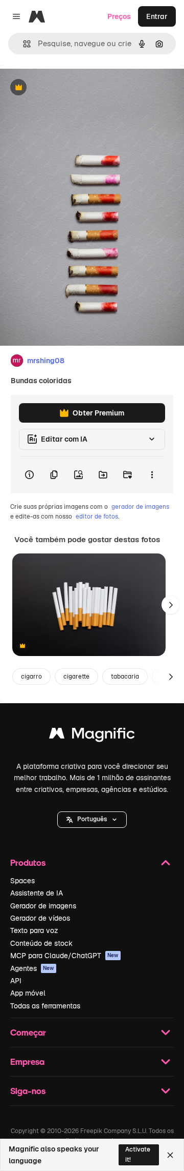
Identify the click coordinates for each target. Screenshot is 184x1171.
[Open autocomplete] (23, 44)
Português (92, 819)
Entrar (157, 16)
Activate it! (137, 1154)
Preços (119, 16)
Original (65, 88)
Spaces (22, 880)
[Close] (170, 1155)
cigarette (76, 676)
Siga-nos (27, 1090)
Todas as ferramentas (45, 1005)
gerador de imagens (140, 507)
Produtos (27, 862)
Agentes (32, 968)
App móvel (27, 993)
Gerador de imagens (43, 905)
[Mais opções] (152, 475)
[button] (92, 819)
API (15, 980)
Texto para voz (34, 930)
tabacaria (125, 676)
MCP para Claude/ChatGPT (64, 955)
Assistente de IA (36, 893)
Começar (28, 1032)
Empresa (27, 1061)
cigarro (31, 676)
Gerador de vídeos (40, 918)
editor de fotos (97, 516)
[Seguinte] (171, 604)
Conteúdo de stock (41, 943)
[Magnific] (92, 736)
